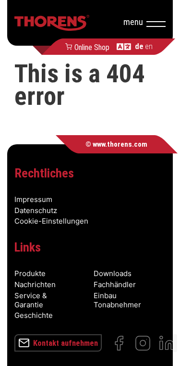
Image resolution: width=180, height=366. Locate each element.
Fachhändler (115, 284)
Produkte (30, 273)
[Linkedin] (166, 343)
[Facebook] (118, 343)
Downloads (113, 273)
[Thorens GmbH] (51, 23)
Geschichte (33, 315)
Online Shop (91, 46)
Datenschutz (35, 210)
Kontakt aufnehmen (65, 343)
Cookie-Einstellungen (51, 221)
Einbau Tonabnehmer (117, 300)
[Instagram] (142, 343)
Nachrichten (35, 284)
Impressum (33, 199)
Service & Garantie (30, 300)
